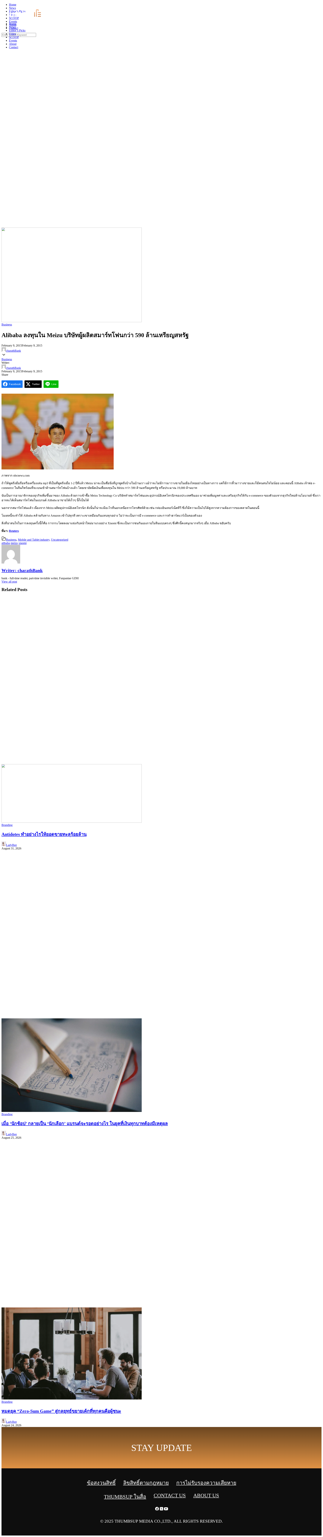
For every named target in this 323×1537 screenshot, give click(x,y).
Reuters (14, 530)
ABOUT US (206, 1495)
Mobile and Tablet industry (34, 539)
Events (13, 40)
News (12, 27)
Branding (7, 825)
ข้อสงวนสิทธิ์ (101, 1483)
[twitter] (316, 5)
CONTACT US (170, 1495)
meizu (14, 543)
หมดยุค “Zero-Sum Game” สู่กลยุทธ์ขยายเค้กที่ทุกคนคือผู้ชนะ (61, 1411)
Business (6, 324)
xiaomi (23, 543)
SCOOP (14, 37)
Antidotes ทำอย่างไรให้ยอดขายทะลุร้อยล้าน (44, 834)
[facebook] (312, 5)
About (12, 43)
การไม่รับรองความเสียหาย (206, 1483)
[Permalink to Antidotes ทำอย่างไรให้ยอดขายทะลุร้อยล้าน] (71, 821)
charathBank (13, 350)
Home (12, 23)
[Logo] (27, 17)
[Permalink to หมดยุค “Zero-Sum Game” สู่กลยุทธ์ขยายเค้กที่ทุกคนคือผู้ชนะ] (71, 1398)
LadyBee (11, 845)
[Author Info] (10, 562)
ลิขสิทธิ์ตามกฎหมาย (146, 1483)
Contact (13, 47)
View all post (9, 581)
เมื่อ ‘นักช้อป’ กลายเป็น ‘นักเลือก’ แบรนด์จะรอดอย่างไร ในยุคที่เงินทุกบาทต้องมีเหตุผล (84, 1123)
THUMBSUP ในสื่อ (125, 1497)
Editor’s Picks (17, 30)
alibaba (5, 543)
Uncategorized (59, 539)
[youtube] (321, 5)
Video (12, 33)
